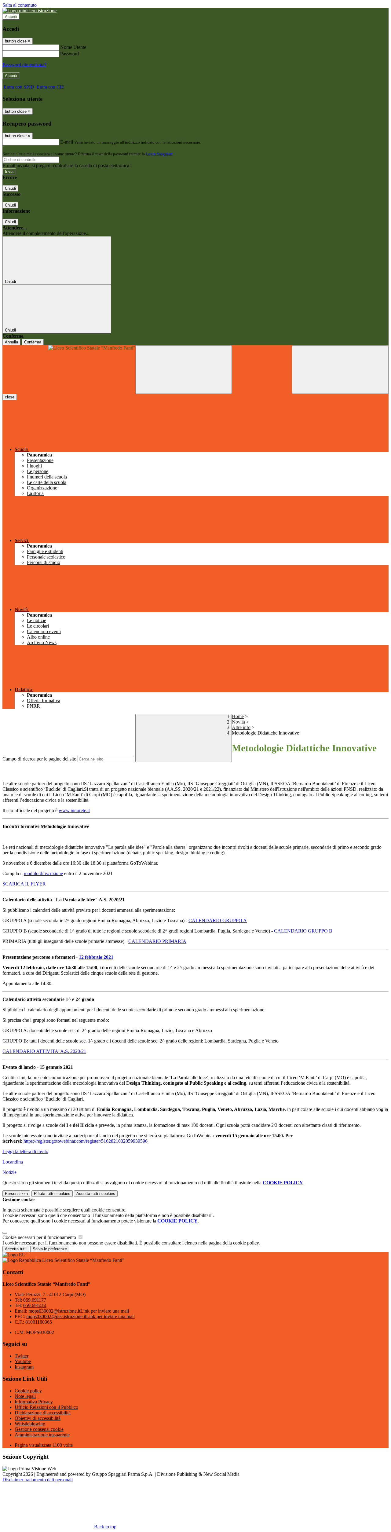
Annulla (11, 342)
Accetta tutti (95, 1193)
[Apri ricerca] (340, 369)
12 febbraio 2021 (96, 957)
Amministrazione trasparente (42, 1434)
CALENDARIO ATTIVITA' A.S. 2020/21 (44, 1051)
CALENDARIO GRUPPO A (217, 920)
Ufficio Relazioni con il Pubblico (46, 1407)
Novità (238, 721)
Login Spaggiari (159, 154)
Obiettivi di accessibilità (37, 1418)
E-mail (66, 142)
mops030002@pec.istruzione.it (80, 1316)
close (9, 397)
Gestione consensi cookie (39, 1429)
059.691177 (34, 1300)
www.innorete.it (74, 810)
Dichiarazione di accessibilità (43, 1412)
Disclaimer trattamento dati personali (37, 1479)
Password (69, 53)
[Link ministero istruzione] (29, 10)
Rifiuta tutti (52, 1193)
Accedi (11, 16)
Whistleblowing (30, 1423)
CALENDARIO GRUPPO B (303, 930)
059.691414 (34, 1305)
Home (238, 716)
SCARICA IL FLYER (24, 883)
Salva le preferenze (50, 1249)
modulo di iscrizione (43, 873)
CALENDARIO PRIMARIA (157, 941)
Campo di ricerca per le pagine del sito (39, 758)
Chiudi (10, 188)
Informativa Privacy (34, 1401)
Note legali (25, 1396)
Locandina (12, 1161)
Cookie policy (28, 1390)
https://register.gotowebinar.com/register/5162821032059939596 (86, 1141)
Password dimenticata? (24, 64)
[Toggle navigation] (183, 369)
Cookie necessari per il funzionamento (39, 1237)
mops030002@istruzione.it (78, 1311)
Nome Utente (73, 47)
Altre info (241, 727)
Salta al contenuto (19, 5)
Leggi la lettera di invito (25, 1151)
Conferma (32, 342)
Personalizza (16, 1193)
